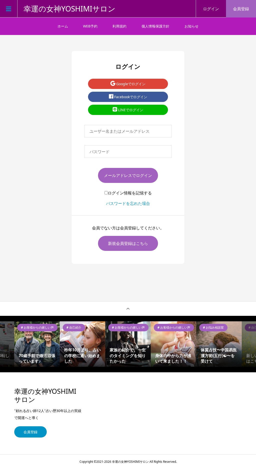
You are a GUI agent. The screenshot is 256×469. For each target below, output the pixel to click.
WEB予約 (90, 26)
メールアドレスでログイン (128, 175)
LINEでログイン (130, 109)
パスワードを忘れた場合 (128, 203)
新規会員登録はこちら (128, 243)
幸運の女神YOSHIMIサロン (70, 8)
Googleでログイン (130, 83)
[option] (36, 344)
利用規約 (119, 26)
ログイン (211, 8)
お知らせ (191, 26)
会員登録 (241, 8)
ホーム (63, 26)
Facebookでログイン (130, 96)
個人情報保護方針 (156, 26)
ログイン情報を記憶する (130, 193)
